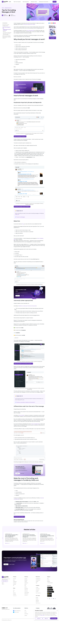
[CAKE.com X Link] (51, 598)
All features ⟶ (26, 595)
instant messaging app (35, 423)
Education (37, 601)
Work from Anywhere (17, 1)
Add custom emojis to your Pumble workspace (22, 363)
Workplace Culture (34, 1)
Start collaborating (52, 38)
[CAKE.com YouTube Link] (53, 598)
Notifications (26, 582)
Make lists (4, 31)
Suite (25, 610)
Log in (3, 582)
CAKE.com (17, 214)
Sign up (54, 1)
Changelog (14, 582)
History (26, 584)
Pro (13, 591)
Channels (26, 578)
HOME (10, 1)
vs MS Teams (38, 588)
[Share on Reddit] (52, 23)
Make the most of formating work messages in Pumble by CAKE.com (7, 37)
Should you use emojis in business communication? (25, 402)
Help (48, 578)
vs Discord (37, 590)
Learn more (22, 90)
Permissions (26, 588)
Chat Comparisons (26, 1)
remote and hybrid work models (29, 24)
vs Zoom (37, 591)
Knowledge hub (38, 578)
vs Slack (37, 587)
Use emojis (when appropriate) (7, 32)
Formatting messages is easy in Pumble (21, 206)
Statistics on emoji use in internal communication (28, 305)
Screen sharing (27, 592)
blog (23, 223)
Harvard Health (21, 415)
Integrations (15, 581)
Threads (26, 581)
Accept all (38, 618)
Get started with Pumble (18, 516)
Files (25, 585)
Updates (26, 615)
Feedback (48, 581)
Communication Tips (8, 7)
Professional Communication (43, 1)
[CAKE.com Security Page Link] (48, 609)
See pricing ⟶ (15, 595)
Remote (37, 597)
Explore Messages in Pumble (19, 136)
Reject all (46, 618)
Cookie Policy (42, 615)
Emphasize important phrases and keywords (7, 30)
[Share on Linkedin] (53, 23)
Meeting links (26, 593)
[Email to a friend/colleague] (54, 23)
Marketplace (26, 613)
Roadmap (14, 584)
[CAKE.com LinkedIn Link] (49, 598)
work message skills (30, 30)
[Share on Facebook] (49, 23)
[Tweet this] (50, 23)
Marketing (37, 600)
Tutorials (37, 581)
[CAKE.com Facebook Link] (47, 598)
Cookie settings (53, 618)
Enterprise (14, 594)
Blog (36, 582)
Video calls (26, 589)
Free (13, 590)
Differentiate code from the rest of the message (6, 34)
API (13, 585)
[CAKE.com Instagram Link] (55, 598)
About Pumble (11, 564)
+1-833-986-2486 (50, 582)
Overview (14, 578)
